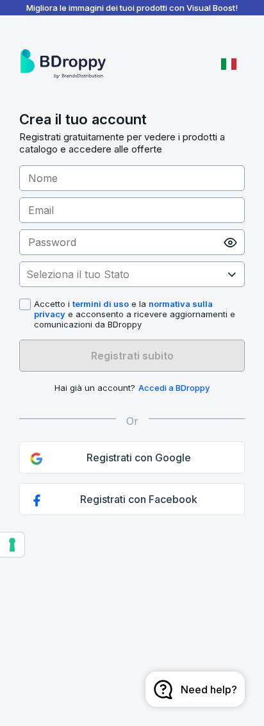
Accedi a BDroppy (174, 388)
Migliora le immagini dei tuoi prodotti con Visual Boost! (132, 8)
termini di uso (100, 304)
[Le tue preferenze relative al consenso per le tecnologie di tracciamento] (12, 544)
